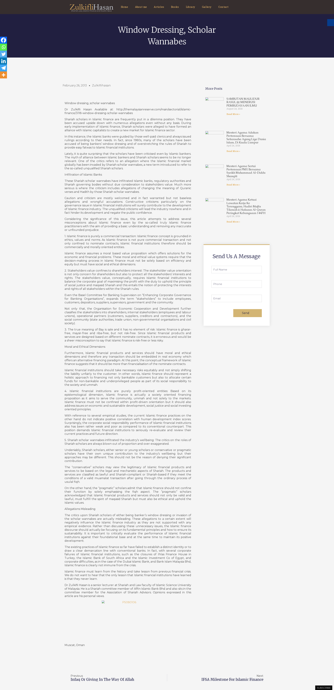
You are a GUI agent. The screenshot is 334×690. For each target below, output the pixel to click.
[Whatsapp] (3, 47)
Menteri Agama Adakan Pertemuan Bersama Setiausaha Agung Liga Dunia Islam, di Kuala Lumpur (246, 137)
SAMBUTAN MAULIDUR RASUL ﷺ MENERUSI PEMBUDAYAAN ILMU (243, 102)
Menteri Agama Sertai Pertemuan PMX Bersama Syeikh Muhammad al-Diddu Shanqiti (245, 171)
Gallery (206, 7)
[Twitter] (3, 54)
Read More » (233, 114)
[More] (3, 74)
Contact (223, 7)
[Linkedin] (3, 61)
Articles (159, 7)
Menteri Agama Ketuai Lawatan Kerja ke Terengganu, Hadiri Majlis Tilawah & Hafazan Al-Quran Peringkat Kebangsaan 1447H (245, 206)
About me (141, 7)
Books (175, 7)
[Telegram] (3, 67)
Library (190, 7)
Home (124, 7)
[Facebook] (3, 40)
